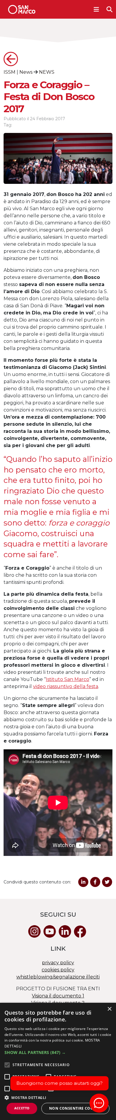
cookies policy (58, 970)
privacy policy (58, 962)
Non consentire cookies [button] (75, 1108)
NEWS (46, 72)
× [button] (109, 1009)
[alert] (58, 1061)
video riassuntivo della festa (65, 686)
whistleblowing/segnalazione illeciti (58, 977)
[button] (58, 1052)
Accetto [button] (22, 1108)
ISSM (9, 72)
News (25, 72)
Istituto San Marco (67, 679)
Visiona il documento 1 (58, 996)
